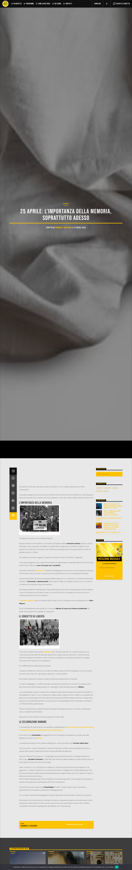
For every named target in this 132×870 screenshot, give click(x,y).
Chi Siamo (58, 4)
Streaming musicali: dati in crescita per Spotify (108, 545)
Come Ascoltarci (44, 4)
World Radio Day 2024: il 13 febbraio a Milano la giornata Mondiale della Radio (113, 532)
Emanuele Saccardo (63, 239)
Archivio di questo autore (75, 851)
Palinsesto (18, 4)
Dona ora (97, 4)
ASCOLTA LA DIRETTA (123, 4)
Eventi (66, 217)
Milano (115, 514)
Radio (106, 517)
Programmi (30, 4)
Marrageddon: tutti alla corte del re (108, 559)
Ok (117, 867)
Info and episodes (109, 602)
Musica (99, 517)
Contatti (69, 4)
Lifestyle (107, 514)
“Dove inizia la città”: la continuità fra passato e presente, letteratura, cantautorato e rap (111, 552)
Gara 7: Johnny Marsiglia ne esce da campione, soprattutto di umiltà (112, 539)
